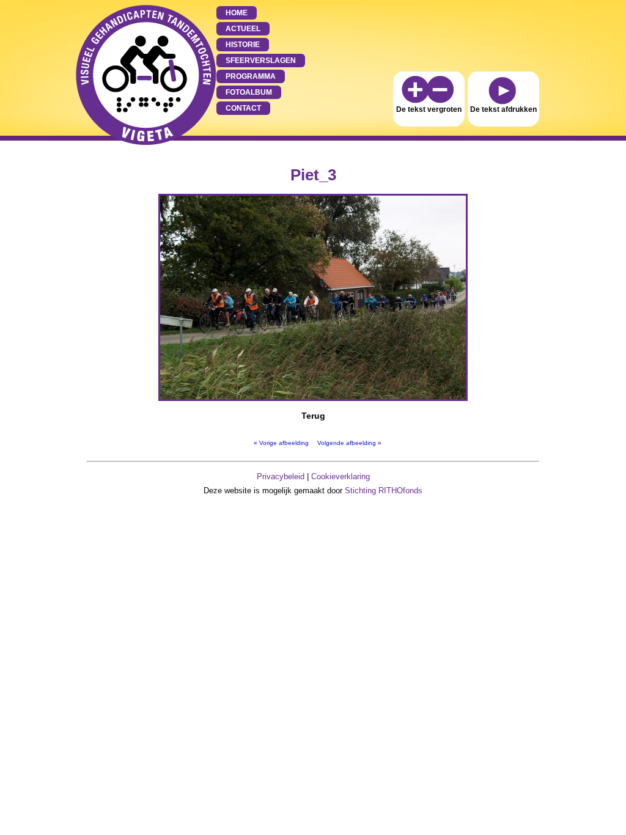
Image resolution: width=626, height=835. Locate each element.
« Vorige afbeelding (281, 443)
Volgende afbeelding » (349, 443)
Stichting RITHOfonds (383, 490)
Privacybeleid (280, 476)
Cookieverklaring (340, 476)
